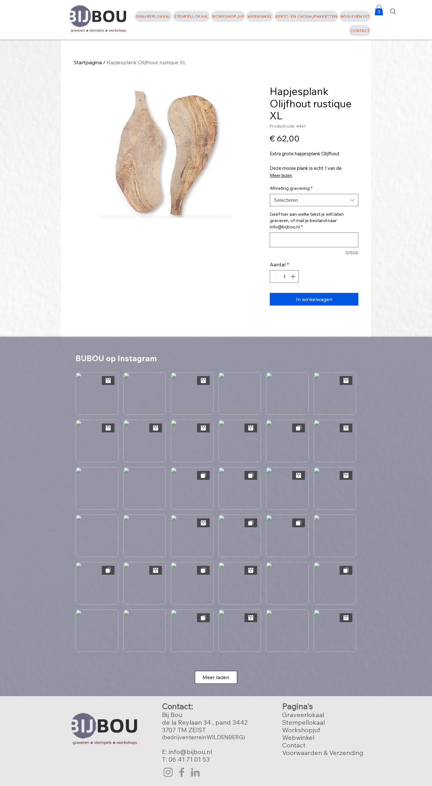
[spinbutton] (284, 276)
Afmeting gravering (291, 188)
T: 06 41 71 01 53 (186, 759)
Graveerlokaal (303, 715)
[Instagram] (168, 772)
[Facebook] (182, 772)
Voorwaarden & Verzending (322, 753)
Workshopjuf (301, 730)
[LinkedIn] (195, 772)
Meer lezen (281, 175)
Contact (293, 745)
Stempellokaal (303, 722)
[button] (355, 16)
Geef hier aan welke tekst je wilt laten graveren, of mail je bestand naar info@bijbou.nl (307, 220)
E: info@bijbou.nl (187, 752)
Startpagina (88, 62)
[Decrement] (275, 276)
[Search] (393, 11)
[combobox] (314, 200)
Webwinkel (298, 737)
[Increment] (293, 276)
